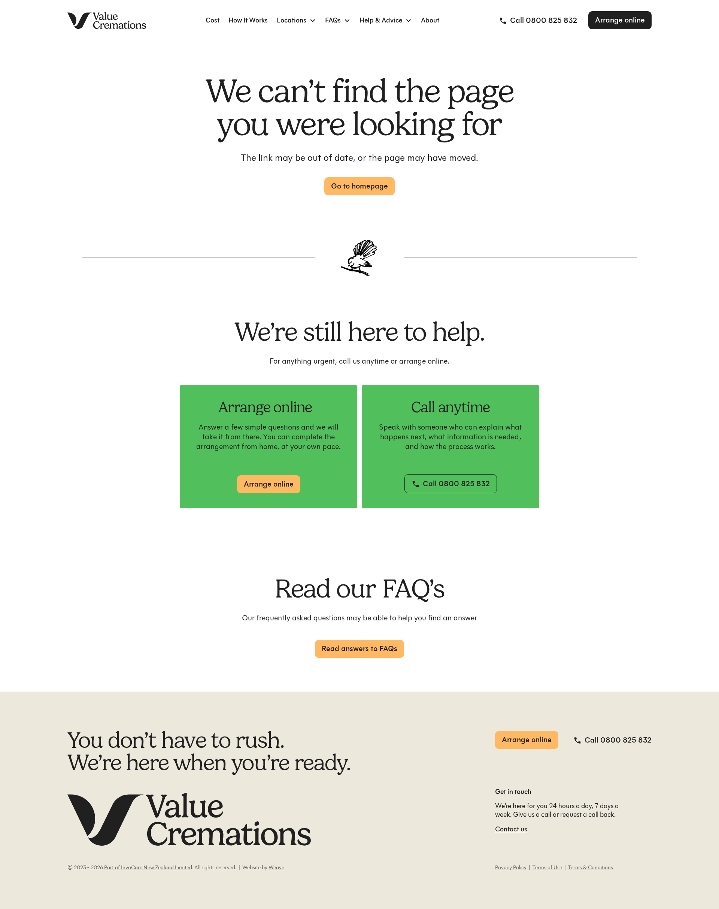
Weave (276, 867)
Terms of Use (547, 867)
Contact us (511, 829)
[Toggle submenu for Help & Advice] (408, 20)
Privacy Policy (511, 867)
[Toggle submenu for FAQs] (347, 20)
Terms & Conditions (590, 867)
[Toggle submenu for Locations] (313, 20)
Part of (112, 867)
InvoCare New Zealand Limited (156, 867)
